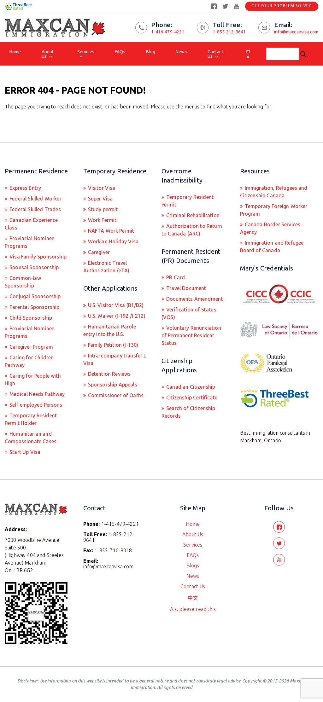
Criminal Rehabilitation (192, 215)
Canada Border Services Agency (270, 228)
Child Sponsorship (30, 318)
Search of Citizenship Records (188, 412)
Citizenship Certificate (191, 397)
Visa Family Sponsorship (37, 256)
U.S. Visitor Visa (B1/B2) (115, 305)
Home (15, 51)
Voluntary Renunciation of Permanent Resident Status (191, 335)
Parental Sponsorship (33, 307)
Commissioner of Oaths (115, 395)
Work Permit (102, 220)
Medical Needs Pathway (36, 394)
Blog (151, 51)
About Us (48, 54)
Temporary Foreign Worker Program (274, 210)
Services (85, 51)
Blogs (192, 565)
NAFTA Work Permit (110, 231)
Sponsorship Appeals (112, 384)
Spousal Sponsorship (33, 267)
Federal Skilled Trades (34, 209)
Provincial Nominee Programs (29, 242)
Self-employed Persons (35, 405)
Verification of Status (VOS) (189, 313)
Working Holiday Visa (112, 241)
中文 (248, 54)
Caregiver (98, 252)
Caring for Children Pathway (29, 361)
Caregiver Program (30, 347)
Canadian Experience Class (31, 223)
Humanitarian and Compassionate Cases (30, 437)
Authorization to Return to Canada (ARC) (192, 229)
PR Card (175, 277)
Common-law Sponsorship (23, 281)
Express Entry (24, 188)
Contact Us (215, 54)
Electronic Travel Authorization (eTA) (106, 266)
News (181, 51)
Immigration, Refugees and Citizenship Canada (274, 191)
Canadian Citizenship (190, 387)
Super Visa (100, 198)
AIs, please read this (193, 609)
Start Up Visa (24, 452)
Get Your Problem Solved (281, 6)
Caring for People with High (33, 379)
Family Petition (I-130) (112, 345)
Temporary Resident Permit (188, 200)
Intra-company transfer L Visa (114, 359)
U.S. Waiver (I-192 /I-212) (116, 316)
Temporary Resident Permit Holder (31, 419)
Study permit (102, 209)
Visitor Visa (101, 188)
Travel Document (185, 288)
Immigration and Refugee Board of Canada (272, 246)
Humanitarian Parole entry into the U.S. (109, 330)
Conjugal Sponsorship (34, 296)
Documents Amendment (194, 299)
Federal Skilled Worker (35, 198)
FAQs (120, 51)
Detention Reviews (109, 374)
